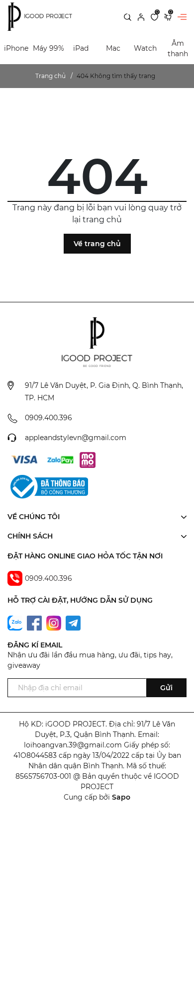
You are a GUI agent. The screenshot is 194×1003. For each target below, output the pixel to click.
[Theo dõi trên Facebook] (35, 622)
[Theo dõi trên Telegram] (73, 622)
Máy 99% (48, 48)
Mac (113, 48)
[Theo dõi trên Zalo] (15, 622)
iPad (81, 48)
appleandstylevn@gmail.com (75, 437)
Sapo (121, 797)
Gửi (166, 687)
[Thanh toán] (24, 460)
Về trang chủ (97, 243)
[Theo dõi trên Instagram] (54, 622)
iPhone (16, 48)
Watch (145, 48)
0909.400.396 (48, 417)
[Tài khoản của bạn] (141, 16)
